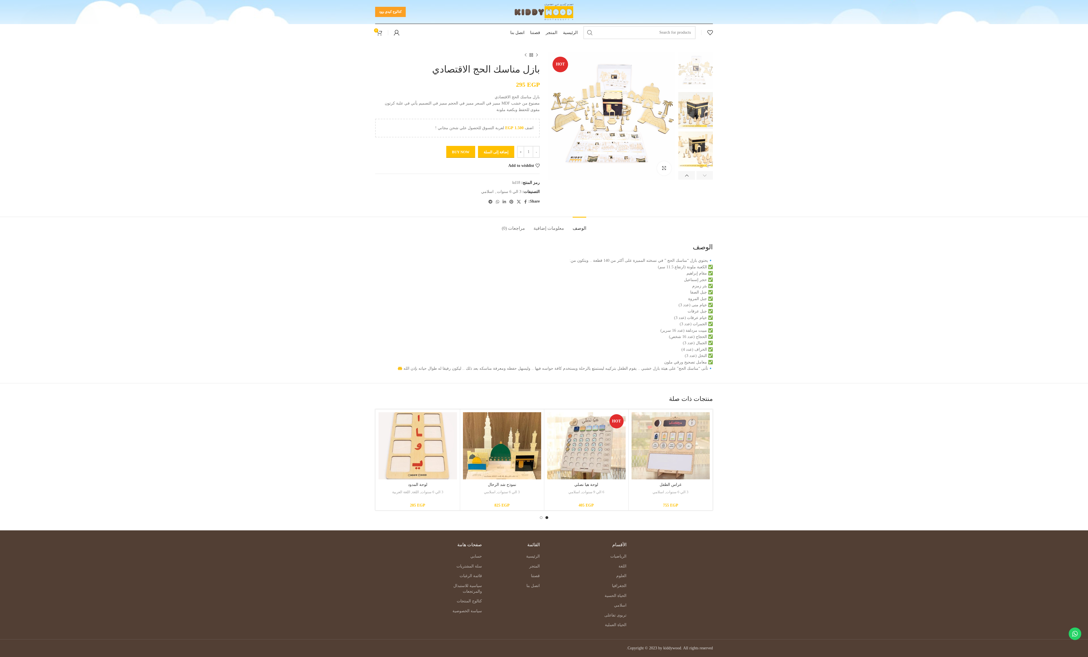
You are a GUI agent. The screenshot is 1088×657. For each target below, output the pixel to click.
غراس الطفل (670, 484)
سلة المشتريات (469, 566)
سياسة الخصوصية (467, 611)
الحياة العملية (615, 625)
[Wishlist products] (710, 32)
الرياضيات (618, 556)
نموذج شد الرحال (502, 484)
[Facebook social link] (525, 201)
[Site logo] (544, 11)
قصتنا (535, 576)
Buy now (460, 152)
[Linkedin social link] (504, 201)
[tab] (579, 225)
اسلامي (487, 192)
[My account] (396, 32)
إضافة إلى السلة (496, 152)
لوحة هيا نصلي (586, 484)
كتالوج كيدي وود (390, 12)
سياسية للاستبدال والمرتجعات (467, 589)
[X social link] (518, 201)
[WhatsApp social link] (497, 201)
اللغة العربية (401, 492)
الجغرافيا (619, 586)
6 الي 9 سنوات (593, 492)
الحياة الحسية (615, 596)
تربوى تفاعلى (615, 615)
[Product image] (671, 445)
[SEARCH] (589, 32)
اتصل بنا (533, 586)
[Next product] (525, 55)
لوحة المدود (417, 484)
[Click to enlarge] (664, 168)
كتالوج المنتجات (469, 601)
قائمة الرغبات (471, 576)
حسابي (476, 556)
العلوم (621, 576)
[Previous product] (537, 55)
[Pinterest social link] (511, 201)
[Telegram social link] (490, 201)
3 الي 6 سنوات (509, 192)
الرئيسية (533, 556)
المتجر (534, 566)
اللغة (415, 492)
